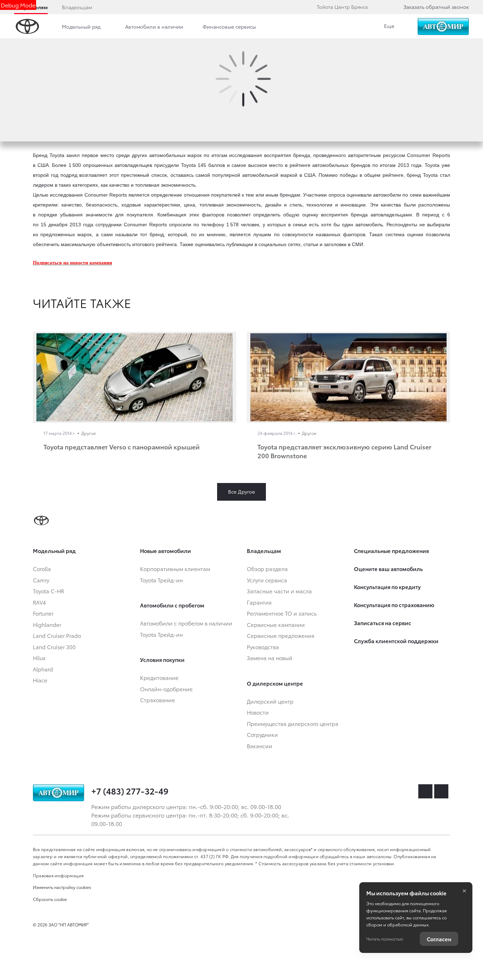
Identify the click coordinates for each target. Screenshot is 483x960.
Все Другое (241, 491)
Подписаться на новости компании (72, 263)
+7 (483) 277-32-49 (129, 791)
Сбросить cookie (50, 899)
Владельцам (77, 7)
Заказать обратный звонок (436, 6)
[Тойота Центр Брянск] (443, 26)
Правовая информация (58, 875)
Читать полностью (384, 939)
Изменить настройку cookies (62, 887)
